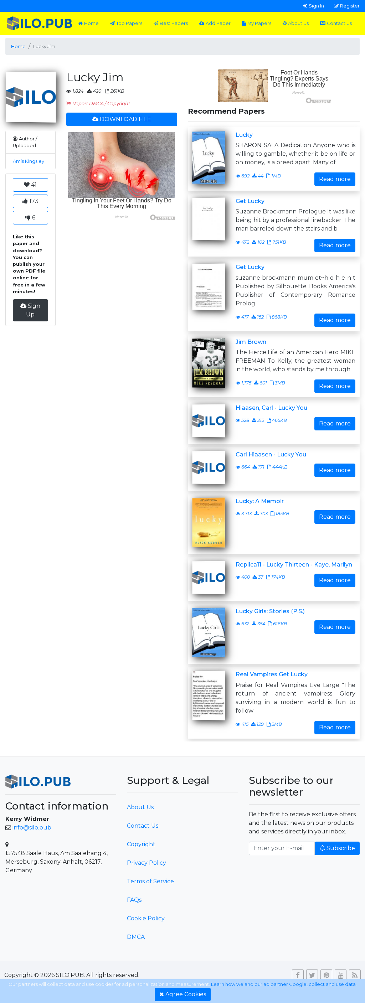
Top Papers (129, 23)
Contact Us (339, 23)
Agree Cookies (185, 994)
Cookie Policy (146, 918)
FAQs (134, 899)
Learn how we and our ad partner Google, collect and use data (283, 984)
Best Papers (174, 23)
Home (91, 23)
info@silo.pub (31, 827)
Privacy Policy (146, 862)
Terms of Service (150, 881)
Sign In (316, 6)
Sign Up (33, 310)
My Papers (259, 23)
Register (350, 6)
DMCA (136, 937)
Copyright (141, 844)
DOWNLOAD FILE (125, 119)
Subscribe (341, 848)
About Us (298, 23)
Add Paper (218, 23)
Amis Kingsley (28, 161)
